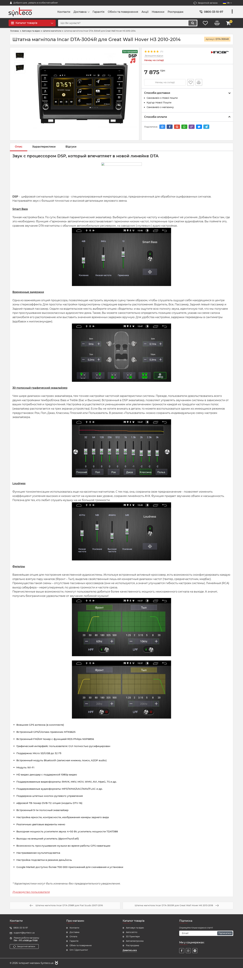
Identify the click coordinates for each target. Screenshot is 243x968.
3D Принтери (133, 936)
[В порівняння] (199, 82)
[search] (192, 23)
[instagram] (188, 950)
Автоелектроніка (134, 941)
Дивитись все (130, 950)
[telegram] (194, 950)
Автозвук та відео (135, 927)
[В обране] (190, 82)
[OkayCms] (56, 963)
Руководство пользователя (31, 892)
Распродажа (132, 945)
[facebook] (181, 950)
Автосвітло (131, 932)
